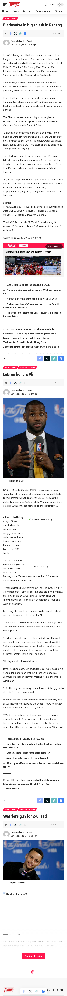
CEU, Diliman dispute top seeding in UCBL (28, 284)
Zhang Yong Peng (11, 346)
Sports (49, 784)
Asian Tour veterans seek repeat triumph (27, 758)
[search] (46, 4)
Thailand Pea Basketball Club (18, 342)
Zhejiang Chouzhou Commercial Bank (40, 346)
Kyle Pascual (26, 338)
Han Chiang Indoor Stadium (29, 333)
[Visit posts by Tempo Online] (6, 43)
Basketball (10, 18)
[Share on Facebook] (10, 33)
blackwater (8, 333)
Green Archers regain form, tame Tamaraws (29, 752)
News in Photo (27, 368)
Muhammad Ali (24, 784)
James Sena (50, 333)
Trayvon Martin (11, 788)
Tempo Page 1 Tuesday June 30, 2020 (25, 738)
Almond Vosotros (24, 329)
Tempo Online (16, 41)
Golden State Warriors (47, 780)
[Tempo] (14, 4)
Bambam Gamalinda (44, 329)
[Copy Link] (20, 33)
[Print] (25, 33)
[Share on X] (15, 33)
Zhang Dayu (40, 342)
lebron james (9, 784)
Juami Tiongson (11, 338)
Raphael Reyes (41, 338)
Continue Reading (33, 956)
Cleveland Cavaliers (25, 780)
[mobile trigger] (5, 4)
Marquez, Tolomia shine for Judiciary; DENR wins (31, 298)
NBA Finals (39, 784)
